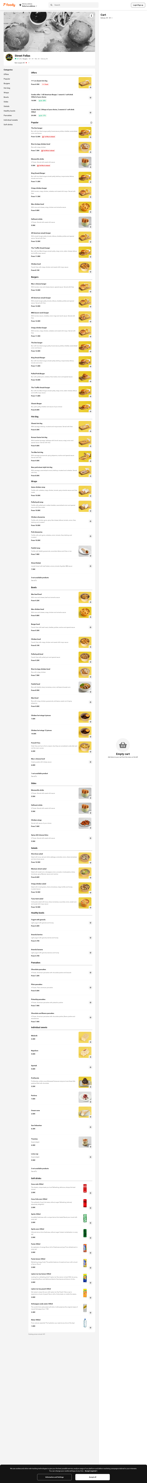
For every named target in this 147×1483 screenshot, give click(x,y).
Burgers (25, 59)
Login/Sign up (138, 5)
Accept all (92, 1477)
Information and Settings (54, 1477)
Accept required (90, 1471)
